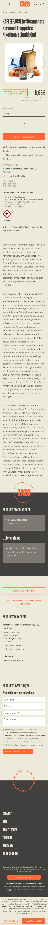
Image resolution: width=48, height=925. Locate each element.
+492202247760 (17, 649)
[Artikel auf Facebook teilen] (4, 185)
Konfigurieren (11, 921)
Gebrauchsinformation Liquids (14, 661)
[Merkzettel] (35, 4)
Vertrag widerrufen (24, 877)
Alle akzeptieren (34, 921)
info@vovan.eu (15, 645)
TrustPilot (7, 159)
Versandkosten (32, 869)
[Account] (39, 3)
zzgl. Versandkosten (38, 98)
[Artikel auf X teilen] (14, 185)
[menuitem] (3, 4)
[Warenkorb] (44, 3)
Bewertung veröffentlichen (17, 751)
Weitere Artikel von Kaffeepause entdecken (24, 602)
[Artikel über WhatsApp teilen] (9, 185)
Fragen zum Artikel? (24, 591)
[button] (3, 4)
